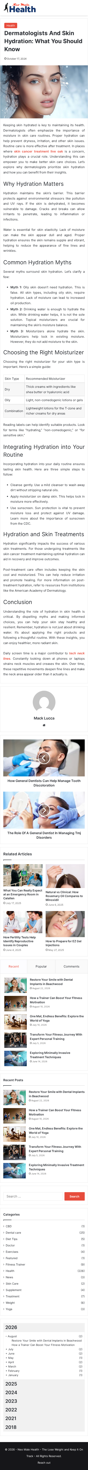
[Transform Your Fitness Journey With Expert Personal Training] (15, 1040)
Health (11, 25)
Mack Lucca (44, 718)
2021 (10, 1418)
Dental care (13, 1232)
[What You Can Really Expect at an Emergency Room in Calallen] (22, 875)
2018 (11, 1427)
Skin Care (12, 1283)
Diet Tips (11, 1239)
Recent (14, 966)
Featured (11, 1258)
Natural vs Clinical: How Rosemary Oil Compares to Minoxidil (64, 896)
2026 (11, 1327)
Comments (71, 966)
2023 (11, 1401)
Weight (10, 1302)
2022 (11, 1410)
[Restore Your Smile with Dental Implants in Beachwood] (15, 985)
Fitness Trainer (15, 1264)
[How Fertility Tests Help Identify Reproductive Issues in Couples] (22, 922)
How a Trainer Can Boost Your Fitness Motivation (43, 1344)
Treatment (12, 1296)
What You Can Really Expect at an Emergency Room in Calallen (22, 894)
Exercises (12, 1251)
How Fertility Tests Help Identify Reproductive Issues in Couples (19, 941)
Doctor (10, 1245)
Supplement (13, 1290)
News (9, 1277)
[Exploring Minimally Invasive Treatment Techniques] (15, 1058)
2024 (11, 1392)
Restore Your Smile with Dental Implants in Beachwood (47, 1340)
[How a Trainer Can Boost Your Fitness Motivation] (15, 1003)
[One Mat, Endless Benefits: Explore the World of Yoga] (15, 1022)
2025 (11, 1384)
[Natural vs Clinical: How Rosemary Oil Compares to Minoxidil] (65, 876)
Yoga (9, 1309)
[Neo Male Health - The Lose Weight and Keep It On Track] (19, 8)
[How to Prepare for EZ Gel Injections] (65, 924)
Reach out (44, 1462)
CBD (9, 1226)
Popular (41, 966)
